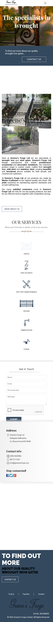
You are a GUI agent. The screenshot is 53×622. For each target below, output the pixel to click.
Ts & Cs (11, 594)
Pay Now (26, 594)
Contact (41, 594)
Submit (14, 419)
